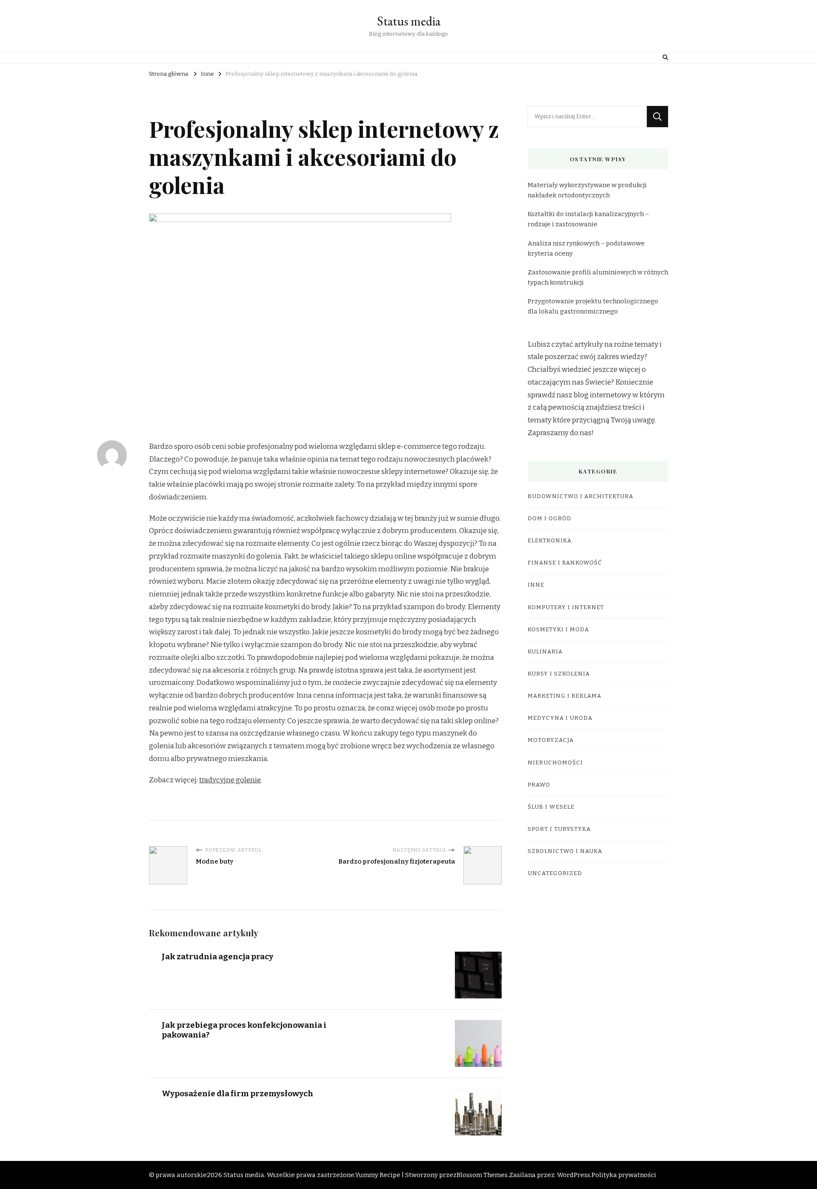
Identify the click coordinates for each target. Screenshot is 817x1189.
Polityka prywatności (623, 1175)
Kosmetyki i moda (558, 629)
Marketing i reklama (564, 696)
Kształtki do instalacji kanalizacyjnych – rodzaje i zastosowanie (588, 219)
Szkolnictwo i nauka (565, 851)
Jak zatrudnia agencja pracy (217, 956)
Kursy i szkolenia (559, 673)
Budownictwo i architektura (580, 496)
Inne (536, 585)
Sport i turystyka (559, 829)
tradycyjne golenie (230, 780)
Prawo (539, 784)
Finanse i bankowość (565, 562)
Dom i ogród (549, 518)
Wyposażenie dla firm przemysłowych (237, 1093)
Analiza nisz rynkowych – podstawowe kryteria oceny (586, 248)
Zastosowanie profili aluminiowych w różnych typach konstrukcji (598, 277)
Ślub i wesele (551, 807)
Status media (408, 21)
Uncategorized (555, 873)
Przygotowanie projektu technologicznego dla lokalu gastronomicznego (593, 306)
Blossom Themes (482, 1175)
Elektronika (549, 540)
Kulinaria (545, 651)
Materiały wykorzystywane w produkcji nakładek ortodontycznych (587, 190)
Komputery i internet (566, 607)
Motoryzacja (551, 740)
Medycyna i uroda (560, 718)
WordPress (573, 1175)
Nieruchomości (555, 762)
